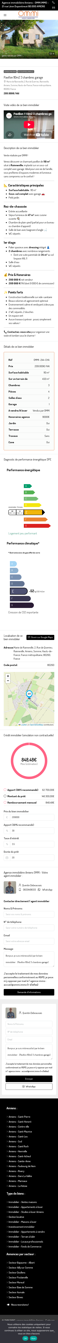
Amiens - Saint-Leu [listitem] (18, 1136)
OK (25, 1338)
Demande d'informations (29, 992)
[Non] (54, 1331)
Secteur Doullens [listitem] (17, 1272)
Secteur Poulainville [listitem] (18, 1277)
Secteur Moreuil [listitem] (16, 1282)
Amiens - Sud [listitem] (15, 1141)
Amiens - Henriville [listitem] (18, 1151)
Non (33, 1338)
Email (7, 935)
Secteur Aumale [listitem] (17, 1292)
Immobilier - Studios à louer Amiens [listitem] (26, 1211)
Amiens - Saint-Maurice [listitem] (20, 1131)
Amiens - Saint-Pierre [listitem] (19, 1116)
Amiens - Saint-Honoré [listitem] (20, 1121)
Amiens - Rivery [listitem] (16, 1171)
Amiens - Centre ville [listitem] (19, 1126)
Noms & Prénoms (13, 908)
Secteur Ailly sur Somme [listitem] (21, 1267)
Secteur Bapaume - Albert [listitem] (22, 1262)
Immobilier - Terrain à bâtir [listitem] (22, 1236)
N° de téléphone (12, 921)
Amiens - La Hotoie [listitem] (18, 1185)
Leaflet (23, 724)
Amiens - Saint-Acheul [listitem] (20, 1156)
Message (8, 948)
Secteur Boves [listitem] (16, 1297)
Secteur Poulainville (26, 71)
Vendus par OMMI (10, 71)
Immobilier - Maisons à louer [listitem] (23, 1221)
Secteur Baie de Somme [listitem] (21, 1287)
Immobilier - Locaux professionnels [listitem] (26, 1241)
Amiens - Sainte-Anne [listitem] (20, 1161)
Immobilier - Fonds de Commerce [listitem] (25, 1246)
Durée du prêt (11, 851)
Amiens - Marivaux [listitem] (18, 1181)
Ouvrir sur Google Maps (42, 637)
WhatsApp (47, 889)
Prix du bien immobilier (16, 811)
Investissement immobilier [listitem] (22, 1226)
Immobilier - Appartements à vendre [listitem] (27, 1231)
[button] (29, 39)
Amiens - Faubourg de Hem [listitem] (22, 1166)
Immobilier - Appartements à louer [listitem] (26, 1207)
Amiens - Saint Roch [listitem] (19, 1146)
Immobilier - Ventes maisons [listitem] (23, 1202)
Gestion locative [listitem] (16, 1216)
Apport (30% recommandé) (19, 824)
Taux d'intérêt (11, 838)
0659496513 (29, 889)
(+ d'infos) (32, 984)
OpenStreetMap (36, 724)
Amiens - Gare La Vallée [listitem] (20, 1176)
